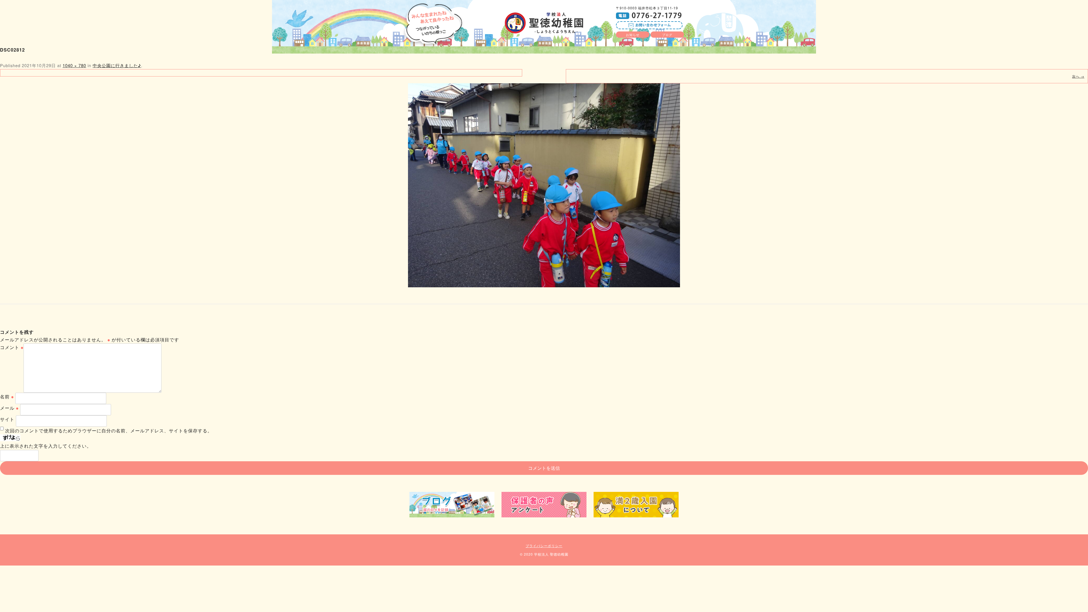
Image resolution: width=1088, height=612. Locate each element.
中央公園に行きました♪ (117, 65)
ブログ (667, 34)
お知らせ (632, 34)
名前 (7, 396)
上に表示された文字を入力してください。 (46, 446)
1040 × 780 (74, 65)
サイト (7, 419)
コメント (12, 347)
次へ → (1078, 76)
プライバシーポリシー (544, 545)
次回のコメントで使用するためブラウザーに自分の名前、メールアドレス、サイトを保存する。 (108, 430)
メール (9, 408)
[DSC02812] (544, 185)
